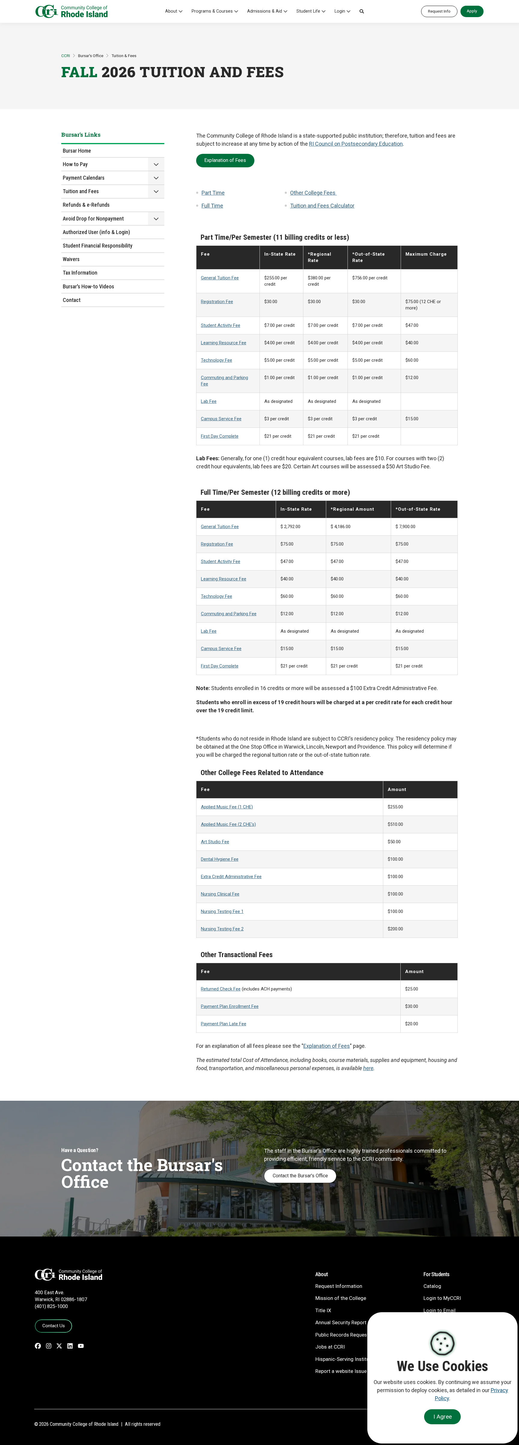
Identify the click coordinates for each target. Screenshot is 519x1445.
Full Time (212, 205)
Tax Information (80, 272)
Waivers (71, 259)
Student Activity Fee (220, 325)
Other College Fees (313, 193)
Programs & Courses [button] (212, 11)
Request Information (338, 1286)
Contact (71, 300)
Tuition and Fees (81, 191)
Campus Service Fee (221, 418)
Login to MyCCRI (442, 1298)
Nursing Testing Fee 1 (222, 911)
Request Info (439, 11)
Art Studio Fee (215, 841)
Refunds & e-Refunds (86, 205)
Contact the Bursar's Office (300, 1176)
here (368, 1068)
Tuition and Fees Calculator (322, 205)
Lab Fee (209, 401)
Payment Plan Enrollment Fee (230, 1006)
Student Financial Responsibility (97, 245)
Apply (472, 10)
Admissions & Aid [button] (264, 11)
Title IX (323, 1310)
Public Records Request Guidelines (354, 1335)
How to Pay (75, 164)
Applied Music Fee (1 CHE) (227, 807)
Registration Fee (217, 301)
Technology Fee (216, 360)
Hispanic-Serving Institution (346, 1359)
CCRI (65, 55)
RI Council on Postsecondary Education (356, 144)
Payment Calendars (84, 178)
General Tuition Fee (220, 278)
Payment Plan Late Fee (223, 1024)
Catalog (432, 1286)
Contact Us (53, 1325)
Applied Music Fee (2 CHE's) (228, 824)
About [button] (171, 11)
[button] (361, 11)
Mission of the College (340, 1298)
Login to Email (439, 1310)
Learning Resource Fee (223, 342)
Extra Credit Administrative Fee (231, 876)
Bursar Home (77, 151)
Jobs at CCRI (330, 1347)
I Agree (442, 1416)
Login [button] (340, 11)
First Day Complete (219, 436)
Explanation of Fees (225, 160)
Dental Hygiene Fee (219, 859)
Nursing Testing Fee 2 (222, 929)
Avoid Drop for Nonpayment (93, 218)
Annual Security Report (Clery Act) (353, 1322)
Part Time (213, 193)
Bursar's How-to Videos (88, 286)
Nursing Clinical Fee (220, 894)
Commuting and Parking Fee (228, 613)
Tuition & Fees (123, 55)
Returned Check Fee (221, 989)
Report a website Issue (341, 1371)
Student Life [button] (308, 11)
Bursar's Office (90, 55)
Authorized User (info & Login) (96, 232)
